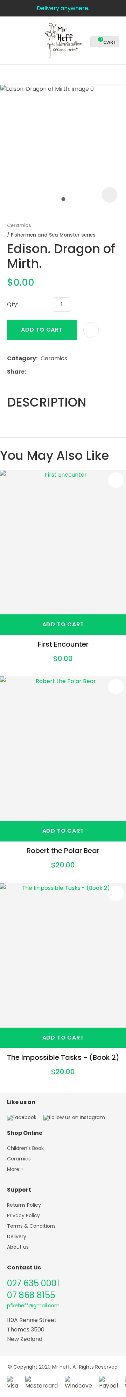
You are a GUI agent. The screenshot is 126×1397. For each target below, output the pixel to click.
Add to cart (42, 330)
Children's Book (25, 1148)
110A (13, 1320)
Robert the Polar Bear (63, 851)
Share (15, 372)
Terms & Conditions (31, 1225)
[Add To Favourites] (91, 330)
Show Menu (11, 39)
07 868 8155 (31, 1295)
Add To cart (63, 624)
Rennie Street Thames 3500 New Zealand (32, 1329)
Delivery (16, 1236)
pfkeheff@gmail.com (33, 1305)
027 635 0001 (33, 1283)
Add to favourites (116, 480)
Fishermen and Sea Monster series (53, 235)
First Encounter (63, 644)
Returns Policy (24, 1204)
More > (15, 1169)
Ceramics (19, 225)
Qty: (12, 304)
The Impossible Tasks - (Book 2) (63, 1057)
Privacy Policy (23, 1215)
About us (18, 1247)
